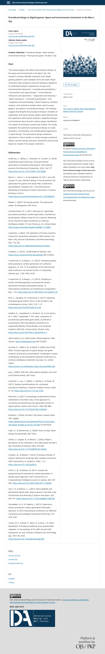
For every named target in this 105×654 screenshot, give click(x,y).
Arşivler (22, 10)
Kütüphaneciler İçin (15, 563)
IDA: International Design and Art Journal (29, 2)
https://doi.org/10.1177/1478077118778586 (27, 171)
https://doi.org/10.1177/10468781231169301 (27, 449)
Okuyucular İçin (14, 555)
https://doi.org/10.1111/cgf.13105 (28, 390)
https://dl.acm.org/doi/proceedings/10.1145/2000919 (31, 196)
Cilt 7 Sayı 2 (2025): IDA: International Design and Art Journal (51, 10)
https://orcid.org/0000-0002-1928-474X (21, 36)
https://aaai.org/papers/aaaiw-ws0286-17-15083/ (29, 227)
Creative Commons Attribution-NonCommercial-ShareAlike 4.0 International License (79, 151)
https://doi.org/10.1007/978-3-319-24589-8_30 (37, 292)
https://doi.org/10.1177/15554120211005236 (27, 409)
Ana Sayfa (12, 10)
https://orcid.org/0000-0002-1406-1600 (21, 45)
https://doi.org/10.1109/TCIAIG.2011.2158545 (32, 483)
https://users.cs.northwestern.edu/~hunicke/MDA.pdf (31, 366)
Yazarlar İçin (13, 559)
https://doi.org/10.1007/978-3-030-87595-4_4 (27, 332)
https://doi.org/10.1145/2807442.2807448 (26, 539)
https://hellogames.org (25, 341)
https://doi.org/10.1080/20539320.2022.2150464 (29, 246)
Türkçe (11, 582)
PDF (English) (72, 85)
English (11, 578)
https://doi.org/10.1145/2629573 (22, 464)
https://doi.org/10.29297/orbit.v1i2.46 (24, 307)
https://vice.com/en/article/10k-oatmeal (25, 255)
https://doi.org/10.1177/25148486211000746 (35, 498)
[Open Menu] (8, 2)
